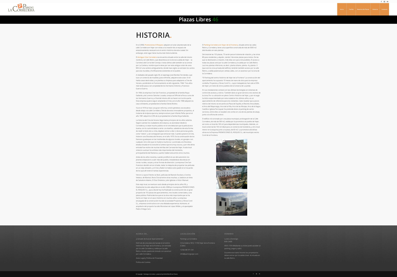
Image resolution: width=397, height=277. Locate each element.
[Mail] (387, 1)
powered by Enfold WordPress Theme (167, 274)
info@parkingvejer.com (189, 254)
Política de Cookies (143, 262)
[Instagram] (384, 1)
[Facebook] (381, 1)
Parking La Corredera (149, 274)
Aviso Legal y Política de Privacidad (149, 258)
